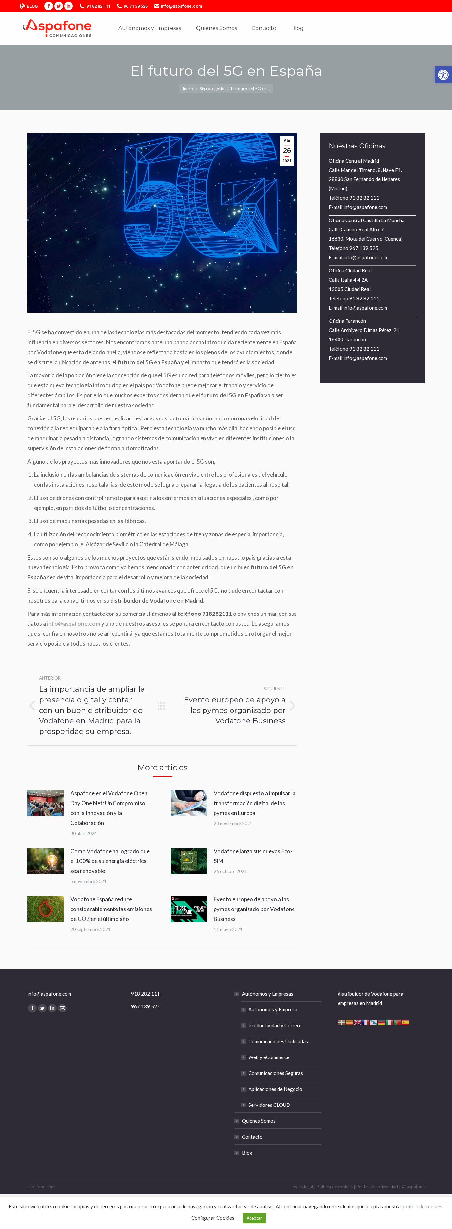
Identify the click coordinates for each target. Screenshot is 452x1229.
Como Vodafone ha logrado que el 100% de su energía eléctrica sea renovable (110, 861)
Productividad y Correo (274, 1025)
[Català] (350, 1021)
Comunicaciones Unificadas (278, 1041)
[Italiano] (389, 1021)
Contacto (252, 1137)
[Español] (405, 1021)
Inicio (188, 88)
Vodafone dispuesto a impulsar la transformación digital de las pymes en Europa (254, 803)
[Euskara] (342, 1021)
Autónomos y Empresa (273, 1009)
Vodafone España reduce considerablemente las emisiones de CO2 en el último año (111, 909)
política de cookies (422, 1206)
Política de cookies (335, 1186)
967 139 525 (363, 248)
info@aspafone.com (181, 6)
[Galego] (374, 1021)
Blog (247, 1152)
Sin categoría (212, 88)
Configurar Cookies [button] (212, 1218)
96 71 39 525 (136, 6)
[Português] (397, 1021)
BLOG (32, 6)
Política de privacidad (377, 1186)
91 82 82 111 (98, 6)
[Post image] (45, 803)
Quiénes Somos (259, 1121)
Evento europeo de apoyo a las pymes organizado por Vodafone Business (254, 909)
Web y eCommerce (269, 1057)
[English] (358, 1021)
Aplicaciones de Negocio (275, 1089)
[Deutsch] (381, 1021)
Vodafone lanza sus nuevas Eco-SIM (253, 856)
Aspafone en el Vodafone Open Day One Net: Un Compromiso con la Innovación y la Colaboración (108, 808)
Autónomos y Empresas (267, 994)
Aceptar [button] (254, 1218)
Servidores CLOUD (269, 1105)
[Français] (366, 1021)
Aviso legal (303, 1186)
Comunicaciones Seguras (276, 1073)
